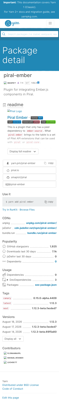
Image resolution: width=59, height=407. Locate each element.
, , (19, 280)
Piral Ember (17, 117)
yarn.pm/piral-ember (23, 163)
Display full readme (20, 151)
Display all (10, 338)
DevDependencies (20, 279)
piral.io (15, 170)
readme (15, 104)
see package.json (46, 284)
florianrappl (14, 353)
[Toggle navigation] (50, 23)
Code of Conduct (12, 388)
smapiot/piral (19, 177)
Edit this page (10, 397)
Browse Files (27, 209)
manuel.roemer (15, 358)
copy (50, 163)
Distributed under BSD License (20, 384)
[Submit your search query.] (3, 34)
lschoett (12, 362)
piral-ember (18, 184)
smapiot (11, 83)
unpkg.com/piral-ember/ (41, 222)
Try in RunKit (9, 209)
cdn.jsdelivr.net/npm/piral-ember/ (35, 227)
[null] (14, 111)
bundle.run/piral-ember (42, 232)
